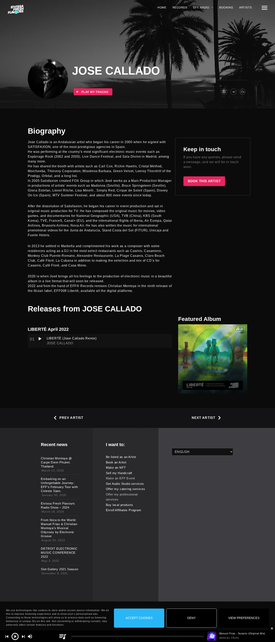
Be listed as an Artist (121, 457)
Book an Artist (116, 462)
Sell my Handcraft (119, 473)
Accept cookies (139, 618)
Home (161, 7)
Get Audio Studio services (125, 483)
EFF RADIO (201, 7)
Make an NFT (116, 467)
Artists (245, 7)
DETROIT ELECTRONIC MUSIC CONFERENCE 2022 (59, 552)
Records (180, 7)
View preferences (243, 618)
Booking (226, 7)
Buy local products (119, 505)
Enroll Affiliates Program (123, 510)
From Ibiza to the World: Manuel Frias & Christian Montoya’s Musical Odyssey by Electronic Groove (59, 528)
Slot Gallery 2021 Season (59, 569)
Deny (191, 618)
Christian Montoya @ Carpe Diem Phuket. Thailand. (56, 462)
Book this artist (204, 181)
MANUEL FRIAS (229, 638)
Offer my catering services (125, 489)
